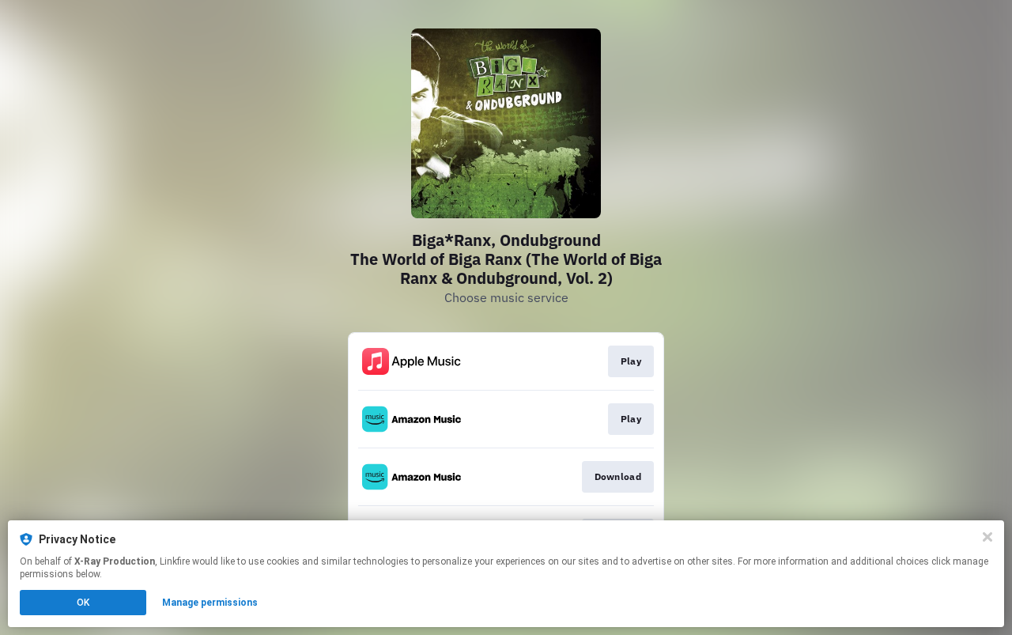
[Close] (987, 537)
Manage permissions (210, 602)
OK (83, 602)
